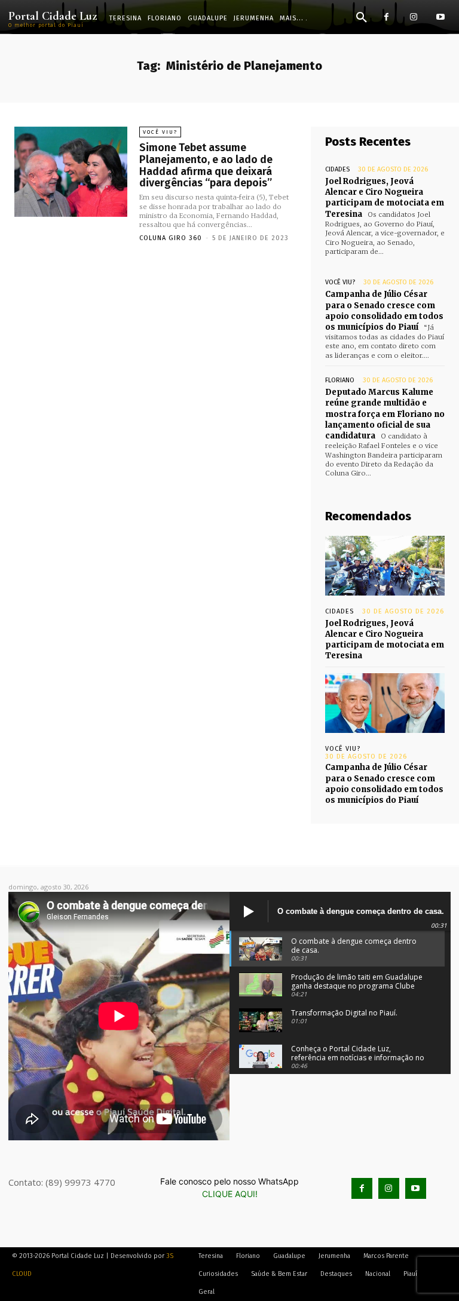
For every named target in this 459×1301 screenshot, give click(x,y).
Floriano (339, 380)
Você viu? (160, 132)
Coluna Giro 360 (170, 238)
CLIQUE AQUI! (230, 1194)
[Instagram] (413, 17)
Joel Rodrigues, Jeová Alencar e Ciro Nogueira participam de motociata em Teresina (384, 197)
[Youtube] (440, 17)
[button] (361, 18)
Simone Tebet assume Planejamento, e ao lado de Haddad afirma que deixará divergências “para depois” (206, 165)
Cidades (337, 169)
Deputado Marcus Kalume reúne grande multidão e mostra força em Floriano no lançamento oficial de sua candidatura (385, 414)
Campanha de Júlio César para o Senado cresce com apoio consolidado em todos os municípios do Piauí (384, 310)
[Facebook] (386, 17)
